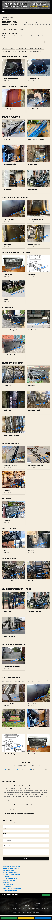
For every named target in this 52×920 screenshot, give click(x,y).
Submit (26, 858)
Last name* (6, 828)
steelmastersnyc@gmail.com (38, 903)
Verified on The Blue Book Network (31, 912)
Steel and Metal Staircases (39, 42)
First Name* (6, 824)
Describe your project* (9, 848)
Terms (19, 912)
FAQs (48, 908)
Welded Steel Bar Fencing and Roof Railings (20, 51)
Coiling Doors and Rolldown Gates (36, 51)
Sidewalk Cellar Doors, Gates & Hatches (10, 42)
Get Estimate (46, 895)
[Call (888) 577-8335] (40, 3)
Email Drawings (35, 908)
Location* (5, 843)
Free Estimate (43, 908)
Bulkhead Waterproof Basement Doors (25, 42)
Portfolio (24, 908)
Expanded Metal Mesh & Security (8, 48)
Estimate (9, 918)
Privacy (14, 912)
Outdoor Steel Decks (6, 51)
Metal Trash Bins (38, 45)
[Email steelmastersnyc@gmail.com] (40, 6)
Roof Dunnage (30, 48)
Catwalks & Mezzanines (39, 48)
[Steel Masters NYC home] (26, 5)
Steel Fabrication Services (13, 29)
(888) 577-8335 (8, 822)
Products (4, 29)
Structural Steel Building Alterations (9, 45)
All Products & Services (16, 908)
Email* (4, 833)
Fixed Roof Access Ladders (21, 48)
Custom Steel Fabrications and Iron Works (26, 45)
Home (3, 17)
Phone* (5, 838)
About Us (8, 908)
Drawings (26, 918)
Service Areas (22, 29)
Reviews (43, 918)
